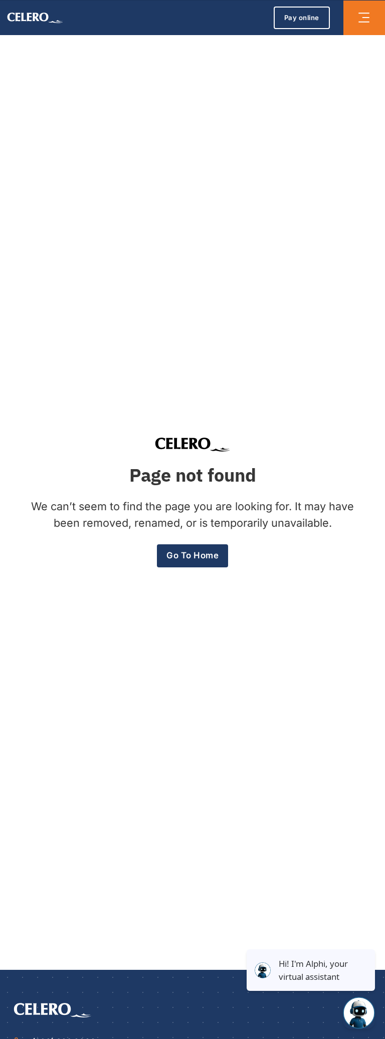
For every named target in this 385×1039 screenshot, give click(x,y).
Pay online (301, 18)
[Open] (363, 17)
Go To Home (192, 555)
